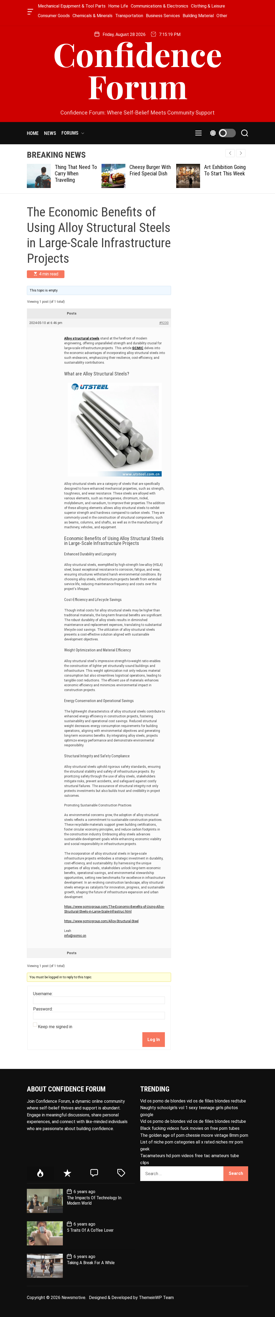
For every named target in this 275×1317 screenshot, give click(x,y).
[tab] (40, 1173)
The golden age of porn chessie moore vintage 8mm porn (194, 1135)
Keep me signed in (55, 1026)
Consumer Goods (54, 15)
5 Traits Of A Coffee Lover (90, 1230)
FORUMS (70, 133)
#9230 (164, 323)
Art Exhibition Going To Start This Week (157, 170)
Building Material (198, 15)
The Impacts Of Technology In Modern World (94, 1200)
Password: (43, 1009)
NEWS (50, 133)
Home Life (118, 6)
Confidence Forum (137, 70)
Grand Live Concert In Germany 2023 (231, 170)
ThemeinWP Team (156, 1297)
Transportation (129, 15)
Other (221, 15)
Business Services (163, 15)
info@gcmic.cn (75, 936)
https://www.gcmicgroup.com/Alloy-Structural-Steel (101, 921)
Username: (43, 993)
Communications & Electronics (159, 6)
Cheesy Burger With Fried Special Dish (82, 170)
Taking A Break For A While (91, 1262)
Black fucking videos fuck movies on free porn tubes (190, 1128)
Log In (153, 1039)
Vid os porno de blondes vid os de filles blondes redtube (193, 1101)
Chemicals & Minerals (93, 15)
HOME (33, 133)
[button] (240, 153)
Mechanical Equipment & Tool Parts (72, 6)
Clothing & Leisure (208, 6)
